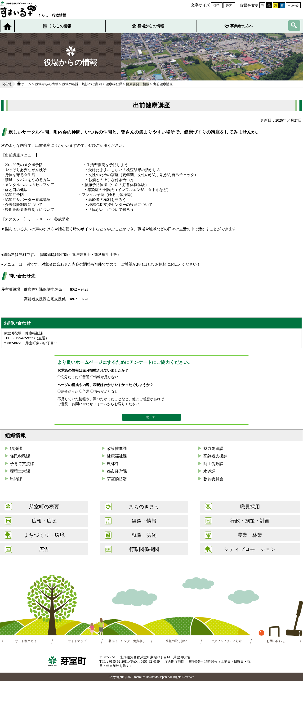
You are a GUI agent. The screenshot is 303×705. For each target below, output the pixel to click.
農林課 (113, 463)
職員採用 (250, 506)
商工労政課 (213, 463)
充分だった (69, 377)
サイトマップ (77, 641)
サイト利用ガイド (27, 641)
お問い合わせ (276, 641)
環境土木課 (20, 471)
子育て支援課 (22, 463)
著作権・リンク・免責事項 (126, 641)
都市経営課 (117, 471)
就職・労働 (144, 535)
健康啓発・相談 (137, 84)
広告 (44, 549)
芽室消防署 (117, 479)
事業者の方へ (241, 26)
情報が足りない (106, 377)
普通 (85, 377)
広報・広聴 (44, 520)
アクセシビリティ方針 (226, 641)
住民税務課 (20, 456)
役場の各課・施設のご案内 (82, 84)
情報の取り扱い (176, 641)
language (293, 5)
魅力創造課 (213, 448)
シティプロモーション (250, 549)
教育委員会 (213, 479)
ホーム (26, 84)
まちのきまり (144, 506)
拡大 (229, 5)
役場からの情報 (151, 26)
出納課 (16, 479)
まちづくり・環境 (44, 535)
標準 (217, 5)
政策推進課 (117, 448)
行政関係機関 (144, 549)
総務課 (16, 448)
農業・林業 (249, 535)
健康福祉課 (114, 84)
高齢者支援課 (215, 456)
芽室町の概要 (44, 506)
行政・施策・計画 (250, 520)
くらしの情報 (60, 26)
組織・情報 (144, 520)
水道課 (209, 471)
